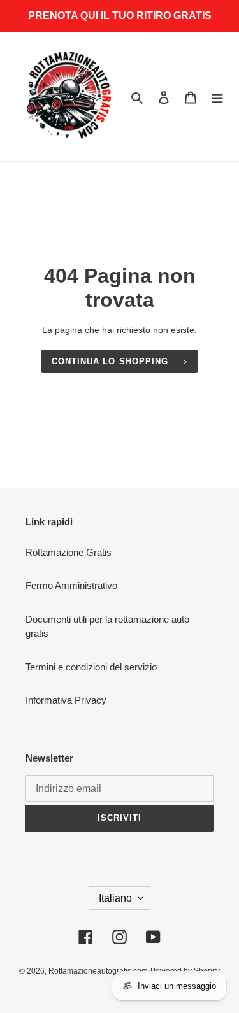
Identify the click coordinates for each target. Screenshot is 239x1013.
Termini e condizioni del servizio (91, 667)
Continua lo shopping (110, 361)
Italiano (115, 898)
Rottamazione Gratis (68, 552)
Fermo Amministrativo (71, 585)
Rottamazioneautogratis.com (98, 971)
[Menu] (217, 97)
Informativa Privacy (65, 700)
